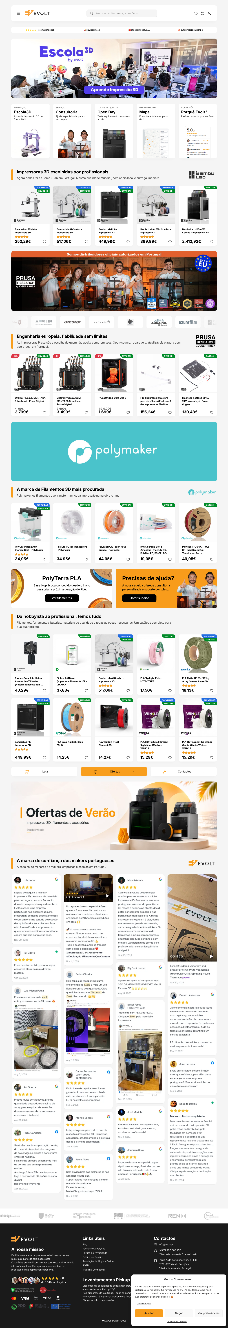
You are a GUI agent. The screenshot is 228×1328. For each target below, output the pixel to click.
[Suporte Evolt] (166, 588)
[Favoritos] (196, 13)
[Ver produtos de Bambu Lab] (191, 322)
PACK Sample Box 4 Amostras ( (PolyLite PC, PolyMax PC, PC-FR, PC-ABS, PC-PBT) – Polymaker (155, 551)
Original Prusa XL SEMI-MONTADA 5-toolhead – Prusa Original (70, 401)
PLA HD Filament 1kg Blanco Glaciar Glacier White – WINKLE (197, 745)
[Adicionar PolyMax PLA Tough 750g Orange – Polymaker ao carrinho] (128, 536)
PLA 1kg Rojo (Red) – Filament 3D (110, 743)
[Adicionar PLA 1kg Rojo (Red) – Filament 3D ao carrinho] (128, 731)
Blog (85, 1244)
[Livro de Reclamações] (47, 1289)
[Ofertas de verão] (114, 815)
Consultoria (67, 112)
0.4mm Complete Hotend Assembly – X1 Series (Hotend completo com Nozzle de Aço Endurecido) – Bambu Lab (30, 684)
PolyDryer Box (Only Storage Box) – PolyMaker (29, 548)
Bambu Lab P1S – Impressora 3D (108, 231)
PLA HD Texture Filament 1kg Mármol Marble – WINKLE (154, 745)
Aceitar (149, 1313)
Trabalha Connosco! (94, 1269)
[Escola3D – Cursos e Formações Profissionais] (114, 68)
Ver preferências (209, 1313)
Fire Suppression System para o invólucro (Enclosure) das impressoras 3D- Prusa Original (155, 402)
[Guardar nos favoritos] (44, 242)
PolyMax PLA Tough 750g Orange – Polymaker (113, 548)
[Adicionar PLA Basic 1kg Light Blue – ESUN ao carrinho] (86, 731)
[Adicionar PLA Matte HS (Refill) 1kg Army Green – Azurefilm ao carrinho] (211, 667)
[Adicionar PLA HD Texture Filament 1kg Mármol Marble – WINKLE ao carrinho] (169, 731)
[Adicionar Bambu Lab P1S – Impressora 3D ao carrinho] (128, 218)
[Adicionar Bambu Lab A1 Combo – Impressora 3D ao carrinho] (86, 218)
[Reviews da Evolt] (41, 1280)
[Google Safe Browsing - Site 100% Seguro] (22, 1289)
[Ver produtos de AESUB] (18, 322)
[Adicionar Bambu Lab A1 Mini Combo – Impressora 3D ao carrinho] (169, 218)
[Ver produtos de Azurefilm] (162, 322)
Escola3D (22, 112)
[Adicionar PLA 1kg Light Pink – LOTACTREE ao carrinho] (169, 667)
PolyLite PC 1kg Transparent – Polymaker (72, 548)
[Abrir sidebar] (18, 13)
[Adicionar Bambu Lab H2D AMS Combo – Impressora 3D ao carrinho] (211, 218)
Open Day (107, 112)
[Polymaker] (114, 280)
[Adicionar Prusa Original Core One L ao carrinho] (128, 387)
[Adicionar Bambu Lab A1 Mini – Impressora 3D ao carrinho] (44, 218)
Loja (45, 771)
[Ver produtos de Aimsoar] (46, 322)
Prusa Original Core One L (112, 397)
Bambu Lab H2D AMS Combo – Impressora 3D (195, 231)
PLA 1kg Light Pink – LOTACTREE (150, 680)
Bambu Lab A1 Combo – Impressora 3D (69, 231)
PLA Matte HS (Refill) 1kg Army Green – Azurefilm (195, 680)
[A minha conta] (209, 13)
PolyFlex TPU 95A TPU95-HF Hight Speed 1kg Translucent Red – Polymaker (196, 551)
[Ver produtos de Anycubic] (104, 322)
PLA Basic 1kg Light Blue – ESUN (71, 743)
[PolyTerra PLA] (61, 588)
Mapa (144, 112)
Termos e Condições (94, 1248)
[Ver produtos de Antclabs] (75, 322)
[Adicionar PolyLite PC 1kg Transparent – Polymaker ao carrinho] (86, 536)
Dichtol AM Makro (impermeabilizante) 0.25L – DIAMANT (72, 681)
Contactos (184, 771)
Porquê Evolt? (194, 112)
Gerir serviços (144, 1303)
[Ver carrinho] (203, 13)
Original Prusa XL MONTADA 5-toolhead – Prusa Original (30, 399)
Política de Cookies (177, 1321)
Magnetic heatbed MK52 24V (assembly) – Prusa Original (195, 401)
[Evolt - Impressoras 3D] (37, 13)
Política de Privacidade (95, 1252)
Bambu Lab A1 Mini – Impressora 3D (26, 231)
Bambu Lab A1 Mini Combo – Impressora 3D (155, 231)
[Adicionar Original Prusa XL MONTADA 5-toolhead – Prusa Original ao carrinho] (44, 387)
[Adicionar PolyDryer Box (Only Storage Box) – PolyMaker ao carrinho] (44, 536)
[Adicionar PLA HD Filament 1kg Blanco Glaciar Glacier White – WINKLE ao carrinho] (211, 731)
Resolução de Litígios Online (98, 1261)
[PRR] (40, 1306)
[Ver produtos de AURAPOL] (133, 322)
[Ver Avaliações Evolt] (114, 1038)
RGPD (86, 1265)
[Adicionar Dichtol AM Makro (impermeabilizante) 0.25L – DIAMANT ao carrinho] (86, 667)
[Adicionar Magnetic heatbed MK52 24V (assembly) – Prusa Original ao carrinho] (211, 387)
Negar (179, 1313)
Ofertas (115, 771)
